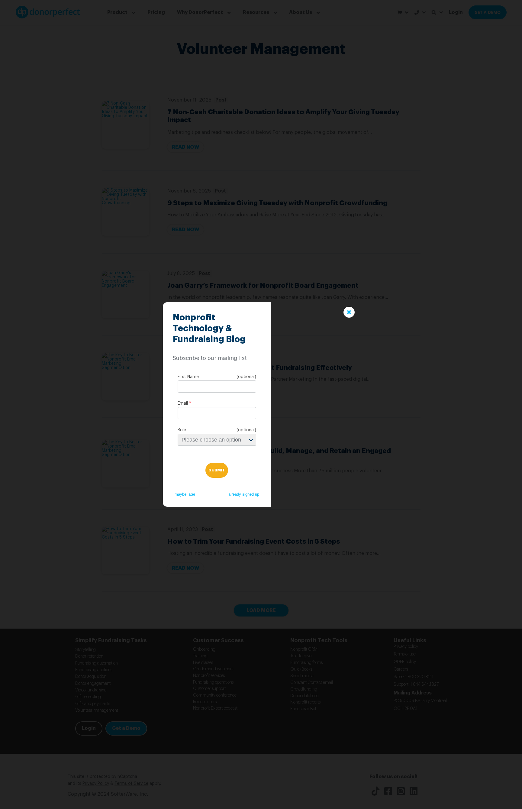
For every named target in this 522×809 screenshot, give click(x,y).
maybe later (185, 494)
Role (182, 430)
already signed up (243, 494)
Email (183, 403)
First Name (188, 377)
